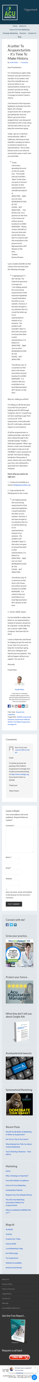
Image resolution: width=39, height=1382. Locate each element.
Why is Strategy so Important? (17, 1176)
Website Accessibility (14, 1263)
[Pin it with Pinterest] (19, 706)
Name (9, 857)
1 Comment (24, 62)
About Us (5, 1279)
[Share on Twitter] (12, 706)
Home (8, 1171)
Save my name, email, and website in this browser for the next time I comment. (19, 895)
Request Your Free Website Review (19, 1195)
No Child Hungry (12, 1253)
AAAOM (19, 717)
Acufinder (9, 1229)
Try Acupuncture (12, 1258)
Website (9, 879)
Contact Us (6, 1298)
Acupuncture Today (13, 1239)
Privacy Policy (7, 1284)
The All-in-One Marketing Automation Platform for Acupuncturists (15, 1202)
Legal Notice (6, 1294)
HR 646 (10, 722)
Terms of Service (8, 1289)
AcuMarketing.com (19, 12)
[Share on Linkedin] (23, 706)
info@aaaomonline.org (21, 485)
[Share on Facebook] (9, 706)
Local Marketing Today (14, 1249)
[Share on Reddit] (16, 706)
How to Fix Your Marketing (16, 1185)
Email (8, 868)
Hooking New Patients (14, 1190)
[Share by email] (26, 706)
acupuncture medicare (22, 719)
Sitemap (5, 1303)
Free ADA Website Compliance (17, 1181)
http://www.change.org (20, 774)
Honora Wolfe (11, 1244)
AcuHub (9, 1234)
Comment (10, 826)
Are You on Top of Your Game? (17, 1139)
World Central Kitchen (14, 1268)
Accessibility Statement (11, 1308)
